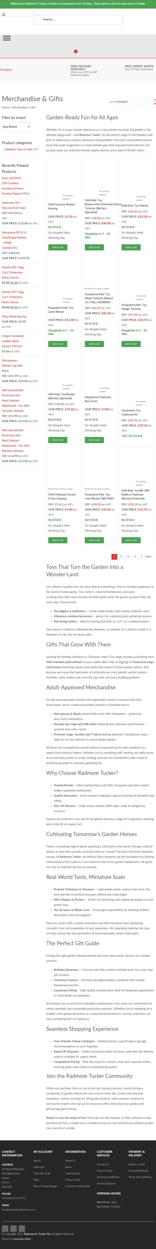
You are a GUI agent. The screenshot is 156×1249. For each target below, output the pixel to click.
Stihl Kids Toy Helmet (135, 205)
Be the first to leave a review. (97, 289)
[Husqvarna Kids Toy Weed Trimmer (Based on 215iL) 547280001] (100, 259)
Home (5, 107)
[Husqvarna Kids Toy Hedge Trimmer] (137, 259)
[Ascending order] (146, 102)
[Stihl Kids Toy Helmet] (137, 161)
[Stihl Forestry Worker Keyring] (63, 161)
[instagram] (22, 1228)
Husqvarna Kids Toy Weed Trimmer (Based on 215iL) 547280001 (99, 298)
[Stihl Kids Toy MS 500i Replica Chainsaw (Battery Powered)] (137, 451)
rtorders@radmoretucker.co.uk (18, 1210)
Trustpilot (6, 69)
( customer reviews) (68, 197)
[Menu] (7, 38)
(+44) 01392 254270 (13, 1198)
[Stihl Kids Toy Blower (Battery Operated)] (63, 355)
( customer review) (104, 390)
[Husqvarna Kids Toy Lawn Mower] (63, 259)
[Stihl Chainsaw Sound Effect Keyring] (63, 451)
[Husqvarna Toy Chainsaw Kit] (137, 355)
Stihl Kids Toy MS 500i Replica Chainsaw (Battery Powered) (135, 494)
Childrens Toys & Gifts (18, 149)
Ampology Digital (22, 1239)
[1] (73, 54)
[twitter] (13, 1228)
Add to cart (58, 247)
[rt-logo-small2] (18, 13)
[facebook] (5, 1228)
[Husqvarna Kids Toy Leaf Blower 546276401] (100, 451)
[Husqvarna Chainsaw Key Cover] (100, 355)
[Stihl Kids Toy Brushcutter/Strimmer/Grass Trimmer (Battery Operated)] (100, 161)
